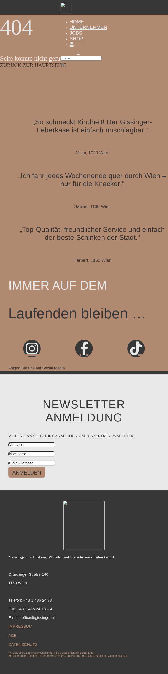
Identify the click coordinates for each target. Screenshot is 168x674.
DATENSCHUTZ (22, 644)
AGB (12, 635)
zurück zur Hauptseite (33, 65)
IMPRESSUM (20, 626)
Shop (76, 38)
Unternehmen (88, 27)
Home (77, 21)
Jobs (76, 33)
